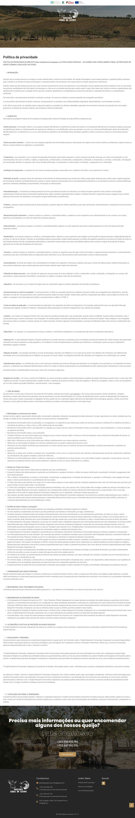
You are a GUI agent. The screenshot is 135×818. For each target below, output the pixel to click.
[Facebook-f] (103, 783)
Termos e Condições (85, 786)
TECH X (76, 814)
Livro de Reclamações (86, 790)
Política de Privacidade (86, 782)
